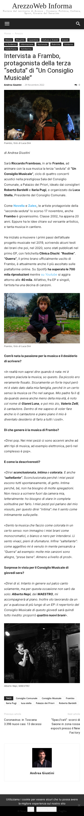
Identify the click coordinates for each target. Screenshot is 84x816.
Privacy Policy (46, 809)
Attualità (20, 39)
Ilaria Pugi (11, 703)
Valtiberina (26, 48)
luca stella (26, 703)
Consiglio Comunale (26, 698)
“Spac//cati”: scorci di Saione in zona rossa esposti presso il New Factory (65, 726)
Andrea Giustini (12, 84)
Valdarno (68, 44)
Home (7, 33)
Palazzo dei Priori (45, 703)
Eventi (65, 39)
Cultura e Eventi (50, 39)
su (49, 274)
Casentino (33, 39)
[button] (78, 23)
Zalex (32, 206)
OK (31, 809)
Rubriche (56, 44)
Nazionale (43, 44)
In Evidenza (11, 44)
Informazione (27, 44)
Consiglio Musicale (51, 698)
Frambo (70, 698)
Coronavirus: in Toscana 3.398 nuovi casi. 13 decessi (22, 722)
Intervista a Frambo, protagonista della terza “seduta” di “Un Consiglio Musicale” (38, 67)
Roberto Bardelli (67, 703)
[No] (79, 805)
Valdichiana (11, 48)
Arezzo (19, 33)
